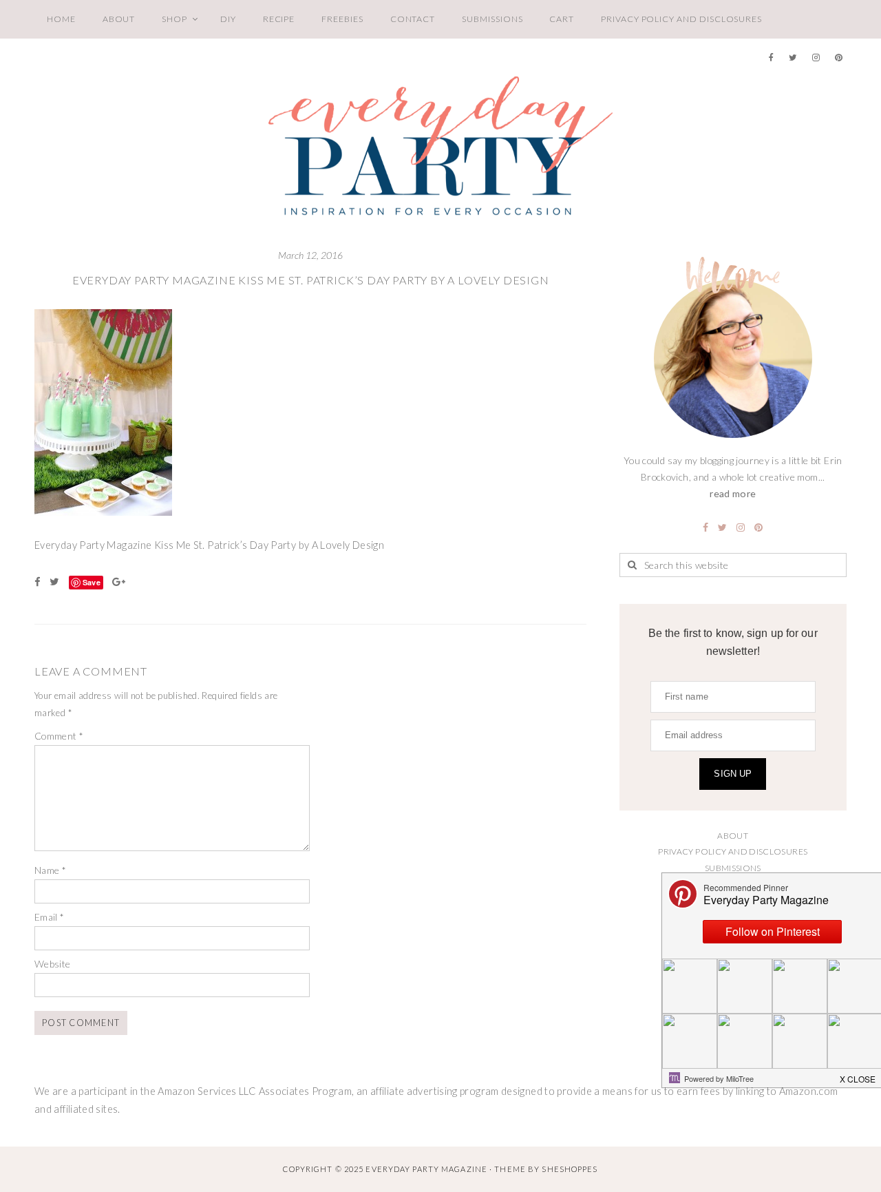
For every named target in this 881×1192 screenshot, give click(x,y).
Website (52, 964)
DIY (228, 19)
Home (61, 19)
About (119, 19)
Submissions (492, 19)
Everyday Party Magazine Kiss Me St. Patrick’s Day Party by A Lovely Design (310, 279)
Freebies (342, 19)
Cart (561, 19)
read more (733, 493)
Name (50, 870)
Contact (413, 19)
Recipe (279, 19)
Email (49, 917)
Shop (174, 19)
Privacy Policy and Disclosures (681, 19)
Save (91, 582)
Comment (58, 736)
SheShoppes (569, 1168)
